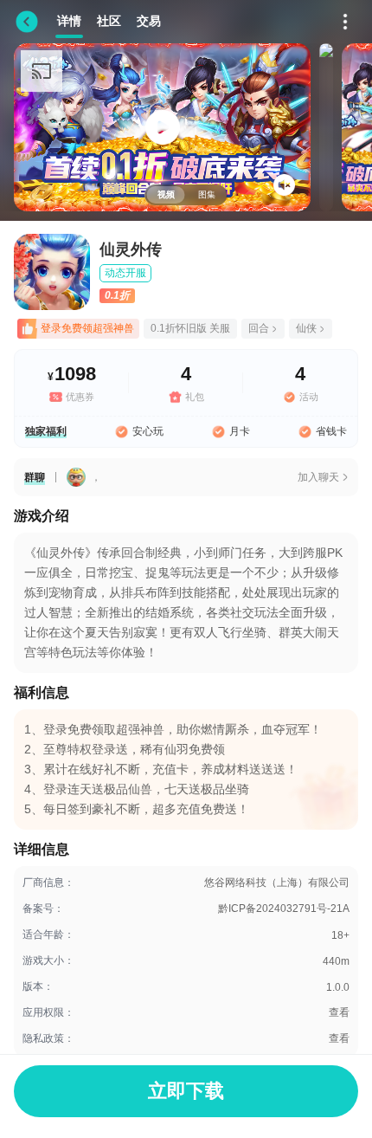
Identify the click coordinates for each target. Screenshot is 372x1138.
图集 (206, 194)
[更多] (345, 22)
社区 (109, 21)
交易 (149, 21)
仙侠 (306, 328)
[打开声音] (284, 185)
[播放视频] (162, 127)
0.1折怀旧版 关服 (190, 328)
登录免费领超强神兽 (87, 328)
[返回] (27, 22)
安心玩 (148, 431)
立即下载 (186, 1091)
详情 (69, 21)
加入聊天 (318, 477)
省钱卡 (331, 431)
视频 (166, 194)
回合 (258, 328)
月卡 (239, 431)
